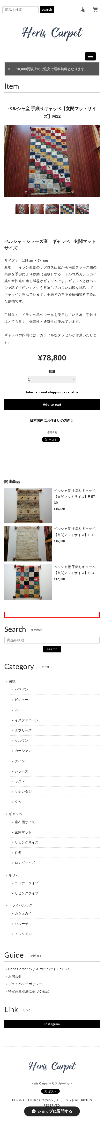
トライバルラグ (20, 905)
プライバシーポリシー (25, 984)
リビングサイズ (26, 842)
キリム (14, 875)
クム (18, 802)
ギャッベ (15, 814)
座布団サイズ (25, 822)
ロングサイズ (25, 863)
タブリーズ (23, 730)
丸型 (18, 852)
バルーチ (21, 924)
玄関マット (23, 832)
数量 (52, 371)
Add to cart (52, 404)
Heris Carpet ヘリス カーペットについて (39, 969)
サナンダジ (23, 791)
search (47, 9)
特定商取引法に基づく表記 (28, 991)
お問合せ (15, 976)
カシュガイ (23, 913)
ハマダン (21, 689)
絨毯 (12, 681)
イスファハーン (26, 720)
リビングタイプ (26, 893)
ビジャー (21, 700)
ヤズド (20, 781)
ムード (20, 710)
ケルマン (21, 740)
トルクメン (23, 934)
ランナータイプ (26, 883)
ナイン (20, 761)
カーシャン (23, 751)
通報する (52, 432)
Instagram (52, 1024)
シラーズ (21, 771)
